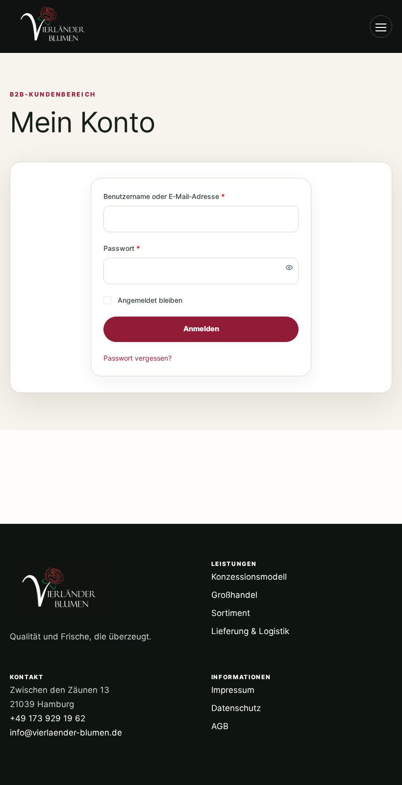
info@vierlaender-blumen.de (66, 732)
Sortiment (230, 613)
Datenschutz (236, 708)
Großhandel (234, 595)
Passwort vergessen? (137, 358)
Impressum (232, 690)
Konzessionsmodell (249, 577)
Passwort (139, 248)
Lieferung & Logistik (250, 631)
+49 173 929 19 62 (47, 718)
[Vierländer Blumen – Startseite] (64, 26)
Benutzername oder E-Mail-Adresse (182, 196)
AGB (219, 726)
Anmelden (201, 328)
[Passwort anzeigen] (289, 267)
